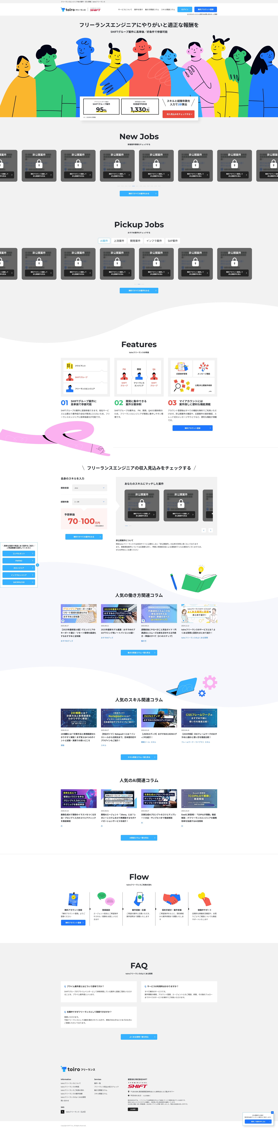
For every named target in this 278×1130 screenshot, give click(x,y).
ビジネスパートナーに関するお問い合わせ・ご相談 (202, 14)
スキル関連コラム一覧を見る (139, 757)
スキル (103, 745)
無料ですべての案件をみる (84, 536)
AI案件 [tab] (104, 241)
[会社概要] (133, 1109)
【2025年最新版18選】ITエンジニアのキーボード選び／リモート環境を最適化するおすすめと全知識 (78, 606)
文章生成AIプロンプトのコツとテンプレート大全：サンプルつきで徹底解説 (158, 791)
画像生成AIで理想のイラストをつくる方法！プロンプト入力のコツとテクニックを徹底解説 (78, 791)
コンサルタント (19, 553)
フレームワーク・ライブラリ (192, 742)
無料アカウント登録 (192, 428)
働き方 (143, 641)
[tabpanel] (78, 166)
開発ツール (145, 742)
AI (61, 826)
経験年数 (65, 501)
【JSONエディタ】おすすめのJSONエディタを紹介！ (157, 711)
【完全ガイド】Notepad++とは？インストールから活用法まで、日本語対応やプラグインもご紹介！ (118, 711)
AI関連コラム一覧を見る (139, 837)
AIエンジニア (19, 568)
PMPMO (18, 560)
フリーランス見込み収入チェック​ (106, 1087)
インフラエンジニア (19, 575)
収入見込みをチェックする (178, 114)
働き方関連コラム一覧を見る (139, 652)
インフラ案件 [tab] (154, 241)
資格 (62, 745)
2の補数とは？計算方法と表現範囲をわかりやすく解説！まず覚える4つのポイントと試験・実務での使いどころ (79, 712)
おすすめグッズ (67, 641)
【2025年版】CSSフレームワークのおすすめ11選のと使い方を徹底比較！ (199, 711)
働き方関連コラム (152, 9)
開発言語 (65, 488)
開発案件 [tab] (135, 241)
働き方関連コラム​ (100, 1090)
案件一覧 (97, 1083)
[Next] (210, 530)
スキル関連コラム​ (100, 1093)
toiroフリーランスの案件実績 (71, 1093)
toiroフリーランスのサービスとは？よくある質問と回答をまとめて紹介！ (199, 606)
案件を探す (138, 9)
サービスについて (125, 9)
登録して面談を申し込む (258, 1121)
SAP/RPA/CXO (19, 582)
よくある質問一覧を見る (139, 1036)
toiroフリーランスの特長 (70, 1087)
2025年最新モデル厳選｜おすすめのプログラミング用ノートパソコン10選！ (118, 606)
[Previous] (204, 530)
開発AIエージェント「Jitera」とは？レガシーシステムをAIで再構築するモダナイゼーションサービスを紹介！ (119, 792)
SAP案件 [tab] (173, 241)
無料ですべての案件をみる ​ (139, 193)
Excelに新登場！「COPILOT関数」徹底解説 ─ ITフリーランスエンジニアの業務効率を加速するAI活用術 (199, 791)
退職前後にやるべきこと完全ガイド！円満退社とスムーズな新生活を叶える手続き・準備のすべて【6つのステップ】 (159, 607)
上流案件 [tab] (119, 241)
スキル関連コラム (168, 9)
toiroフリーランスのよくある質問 (194, 638)
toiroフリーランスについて (71, 1083)
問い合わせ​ (65, 1100)
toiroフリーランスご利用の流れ (72, 1090)
